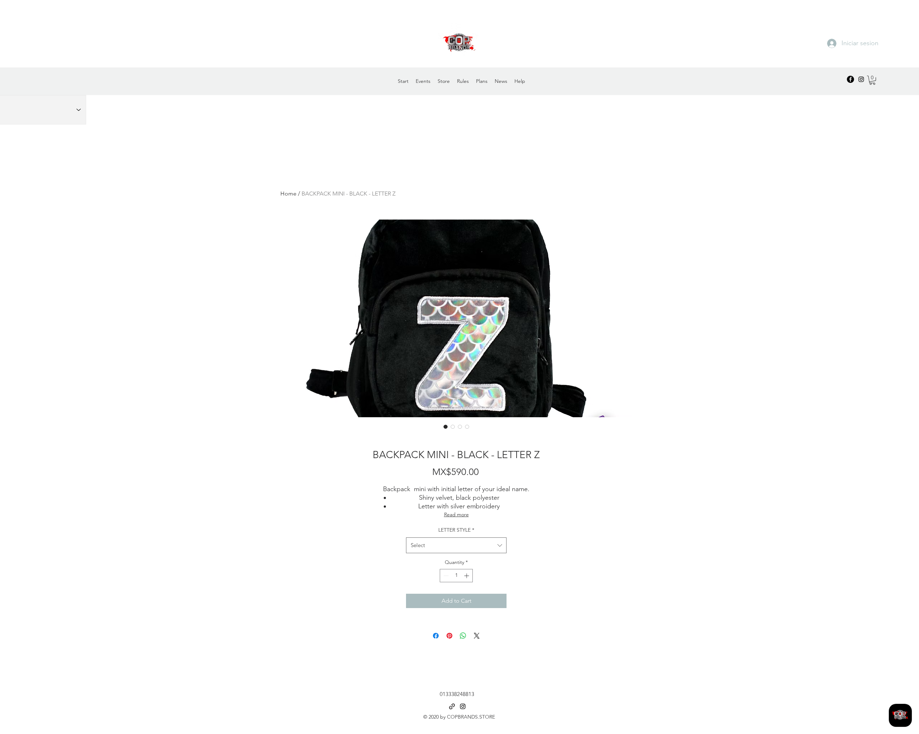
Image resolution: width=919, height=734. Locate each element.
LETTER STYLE (456, 530)
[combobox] (456, 545)
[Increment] (467, 575)
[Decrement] (445, 575)
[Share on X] (476, 635)
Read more (456, 514)
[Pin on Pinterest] (449, 635)
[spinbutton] (456, 575)
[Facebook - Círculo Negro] (850, 79)
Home (288, 193)
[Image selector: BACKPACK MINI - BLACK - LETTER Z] (445, 426)
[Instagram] (861, 79)
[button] (872, 80)
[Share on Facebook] (435, 635)
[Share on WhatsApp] (463, 635)
